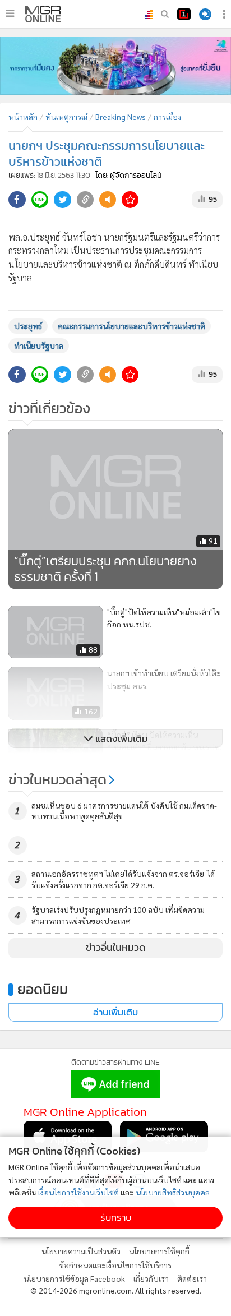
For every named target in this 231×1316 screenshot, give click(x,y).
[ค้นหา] (165, 14)
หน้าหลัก (23, 117)
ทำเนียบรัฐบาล (38, 345)
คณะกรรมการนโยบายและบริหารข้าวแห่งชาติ (131, 326)
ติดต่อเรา (192, 1278)
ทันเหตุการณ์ (66, 117)
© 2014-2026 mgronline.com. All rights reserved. (115, 1290)
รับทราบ (115, 1218)
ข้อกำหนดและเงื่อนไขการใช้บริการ (115, 1265)
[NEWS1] (184, 14)
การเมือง (167, 117)
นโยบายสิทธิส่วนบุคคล (173, 1192)
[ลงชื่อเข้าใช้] (205, 14)
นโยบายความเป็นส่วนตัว (81, 1251)
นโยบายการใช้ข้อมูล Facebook (74, 1278)
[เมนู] (10, 13)
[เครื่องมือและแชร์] (225, 14)
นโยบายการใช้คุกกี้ (159, 1251)
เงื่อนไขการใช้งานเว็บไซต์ (78, 1192)
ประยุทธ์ (28, 326)
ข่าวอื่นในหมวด (116, 947)
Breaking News (120, 117)
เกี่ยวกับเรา (151, 1278)
